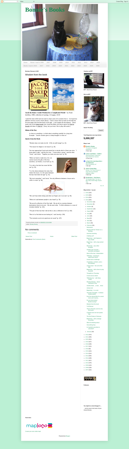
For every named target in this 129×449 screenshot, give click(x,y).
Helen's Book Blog (91, 168)
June (88, 216)
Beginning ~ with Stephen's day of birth (94, 239)
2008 (54, 62)
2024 (85, 66)
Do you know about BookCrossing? (92, 301)
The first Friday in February (94, 316)
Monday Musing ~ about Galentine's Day (93, 282)
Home (25, 62)
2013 (85, 62)
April (88, 220)
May (88, 218)
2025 (91, 66)
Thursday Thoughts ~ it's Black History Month (95, 293)
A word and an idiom (92, 275)
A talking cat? (90, 236)
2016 (87, 348)
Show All (102, 185)
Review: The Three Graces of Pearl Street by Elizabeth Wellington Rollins (93, 172)
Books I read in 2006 (37, 62)
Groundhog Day (91, 325)
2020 (60, 66)
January (89, 331)
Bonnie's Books (45, 9)
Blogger (68, 436)
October (89, 206)
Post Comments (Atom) (39, 239)
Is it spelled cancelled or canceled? (93, 328)
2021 (66, 66)
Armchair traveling (92, 233)
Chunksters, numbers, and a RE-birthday (94, 262)
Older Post (74, 236)
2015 (98, 62)
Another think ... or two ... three (95, 285)
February (89, 225)
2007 (48, 62)
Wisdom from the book (93, 304)
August (89, 211)
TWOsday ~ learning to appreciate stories (93, 256)
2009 (60, 62)
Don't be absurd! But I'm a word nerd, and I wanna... (95, 297)
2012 (79, 62)
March (89, 223)
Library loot (90, 288)
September (90, 209)
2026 (97, 66)
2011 (73, 62)
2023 (79, 66)
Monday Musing (34, 224)
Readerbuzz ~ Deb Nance (93, 177)
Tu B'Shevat (90, 306)
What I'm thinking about (93, 322)
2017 (41, 66)
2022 (72, 66)
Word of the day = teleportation (95, 253)
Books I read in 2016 (30, 66)
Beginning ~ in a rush (92, 290)
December (90, 202)
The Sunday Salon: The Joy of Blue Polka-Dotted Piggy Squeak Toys (94, 180)
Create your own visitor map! (33, 431)
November (90, 204)
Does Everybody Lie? (91, 164)
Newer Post (29, 236)
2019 (54, 66)
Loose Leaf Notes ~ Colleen (93, 153)
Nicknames (90, 227)
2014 (92, 62)
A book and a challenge (93, 259)
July (88, 213)
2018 (47, 66)
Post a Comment (32, 233)
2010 (67, 62)
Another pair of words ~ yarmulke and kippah (93, 250)
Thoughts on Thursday (93, 273)
